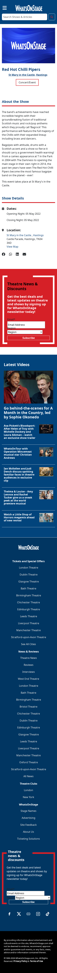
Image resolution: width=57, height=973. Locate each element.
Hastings (41, 75)
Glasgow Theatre (28, 581)
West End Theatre (28, 679)
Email (11, 319)
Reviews (28, 665)
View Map (12, 246)
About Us (28, 831)
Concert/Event (27, 82)
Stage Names (28, 811)
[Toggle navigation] (2, 7)
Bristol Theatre (28, 706)
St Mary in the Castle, (22, 75)
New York (28, 797)
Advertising (28, 818)
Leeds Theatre (28, 616)
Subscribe (28, 338)
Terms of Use (36, 961)
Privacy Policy (20, 961)
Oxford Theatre (28, 762)
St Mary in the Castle (19, 235)
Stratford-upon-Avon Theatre (28, 637)
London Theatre (28, 567)
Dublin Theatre (29, 574)
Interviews (28, 672)
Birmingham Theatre (28, 595)
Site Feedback (28, 825)
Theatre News (28, 658)
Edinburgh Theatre (28, 609)
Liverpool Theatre (28, 623)
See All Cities (28, 644)
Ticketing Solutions (28, 838)
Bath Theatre (28, 588)
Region (11, 328)
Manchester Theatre (28, 630)
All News (28, 776)
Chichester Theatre (28, 602)
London (28, 790)
